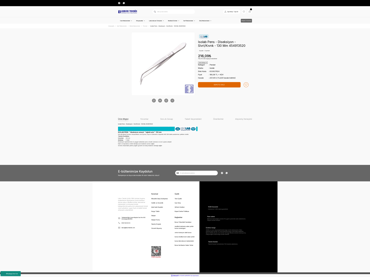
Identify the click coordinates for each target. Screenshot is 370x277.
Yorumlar (144, 119)
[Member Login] (225, 11)
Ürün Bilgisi (123, 119)
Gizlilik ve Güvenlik (157, 203)
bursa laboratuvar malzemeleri (184, 241)
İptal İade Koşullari (157, 207)
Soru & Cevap (166, 119)
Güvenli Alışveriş (156, 228)
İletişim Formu (155, 220)
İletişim (153, 215)
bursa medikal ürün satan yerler (185, 237)
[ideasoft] (175, 276)
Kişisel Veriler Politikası (182, 211)
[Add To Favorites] (246, 84)
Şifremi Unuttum (180, 207)
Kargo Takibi (155, 211)
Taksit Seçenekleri (193, 119)
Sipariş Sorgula (156, 224)
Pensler (213, 65)
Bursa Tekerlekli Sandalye (183, 222)
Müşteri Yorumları (246, 20)
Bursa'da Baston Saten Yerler (184, 245)
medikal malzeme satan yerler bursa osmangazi (184, 227)
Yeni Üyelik (178, 198)
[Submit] (177, 173)
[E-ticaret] (184, 275)
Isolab (212, 68)
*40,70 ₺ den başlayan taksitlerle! (207, 58)
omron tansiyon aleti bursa (183, 232)
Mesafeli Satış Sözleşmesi (159, 198)
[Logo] (127, 11)
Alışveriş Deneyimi (243, 119)
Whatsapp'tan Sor (12, 273)
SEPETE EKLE (219, 85)
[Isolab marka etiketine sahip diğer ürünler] (204, 36)
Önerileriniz (218, 119)
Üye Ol (236, 11)
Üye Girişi (230, 11)
